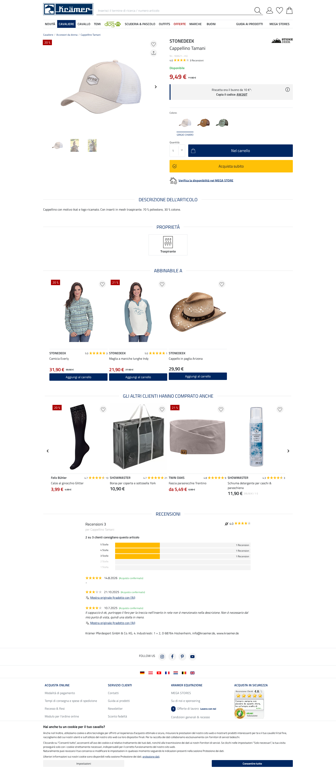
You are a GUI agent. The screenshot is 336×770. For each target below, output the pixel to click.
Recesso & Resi (55, 708)
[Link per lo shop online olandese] (176, 672)
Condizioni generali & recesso (190, 717)
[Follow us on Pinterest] (182, 657)
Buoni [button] (211, 24)
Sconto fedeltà (117, 716)
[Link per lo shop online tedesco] (143, 672)
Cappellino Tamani (91, 35)
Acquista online (57, 685)
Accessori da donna (67, 35)
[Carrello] (289, 9)
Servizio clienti (120, 685)
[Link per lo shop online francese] (168, 672)
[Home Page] (68, 8)
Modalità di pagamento (60, 693)
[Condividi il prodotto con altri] (153, 53)
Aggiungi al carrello (78, 377)
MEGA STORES (280, 24)
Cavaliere (48, 35)
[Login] (269, 9)
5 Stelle (104, 544)
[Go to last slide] (48, 451)
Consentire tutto (252, 763)
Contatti (113, 693)
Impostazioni (83, 763)
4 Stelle (104, 550)
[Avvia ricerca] (258, 10)
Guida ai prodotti (119, 700)
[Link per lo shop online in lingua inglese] (193, 672)
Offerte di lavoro (194, 708)
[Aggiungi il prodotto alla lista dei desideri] (153, 44)
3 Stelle (104, 556)
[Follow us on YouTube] (192, 657)
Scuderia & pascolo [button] (140, 24)
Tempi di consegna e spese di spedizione (71, 700)
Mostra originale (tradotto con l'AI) (112, 597)
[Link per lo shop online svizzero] (160, 672)
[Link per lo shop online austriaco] (151, 672)
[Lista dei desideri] (279, 9)
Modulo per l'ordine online (62, 716)
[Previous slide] (46, 86)
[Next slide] (155, 86)
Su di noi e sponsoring (185, 700)
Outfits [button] (164, 24)
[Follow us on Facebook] (172, 657)
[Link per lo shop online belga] (185, 672)
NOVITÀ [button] (50, 24)
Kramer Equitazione (186, 685)
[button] (113, 24)
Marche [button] (195, 24)
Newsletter (115, 708)
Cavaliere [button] (66, 24)
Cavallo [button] (84, 24)
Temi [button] (97, 24)
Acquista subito (231, 166)
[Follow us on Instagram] (162, 657)
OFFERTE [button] (180, 24)
